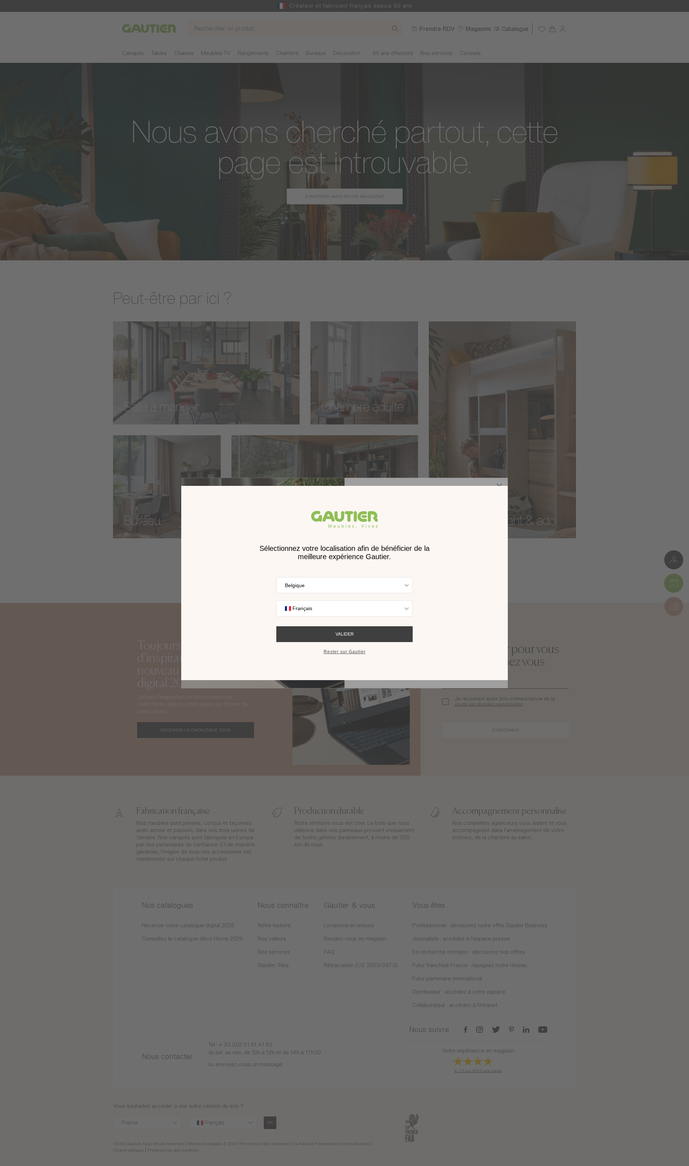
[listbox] (344, 585)
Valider (345, 634)
